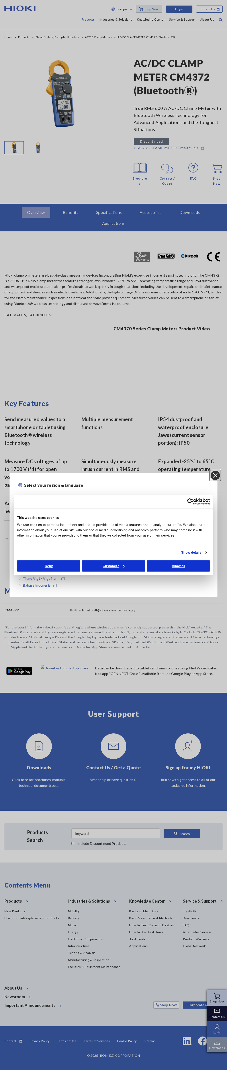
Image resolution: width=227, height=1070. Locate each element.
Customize (111, 566)
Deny (49, 566)
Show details (191, 552)
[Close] (215, 475)
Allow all (178, 566)
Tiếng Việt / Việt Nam (41, 578)
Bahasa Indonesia (37, 585)
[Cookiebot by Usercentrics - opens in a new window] (190, 501)
